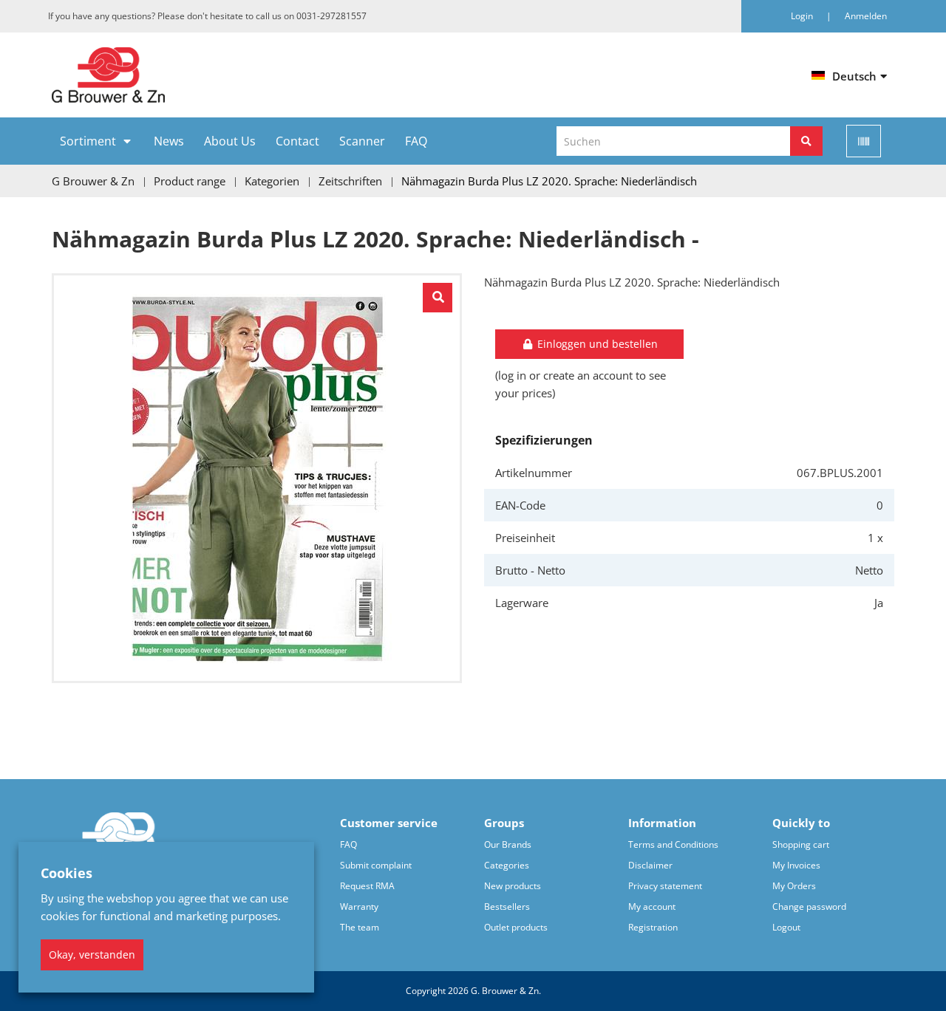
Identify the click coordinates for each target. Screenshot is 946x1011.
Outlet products (516, 927)
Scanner (362, 141)
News (169, 141)
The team (359, 927)
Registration (653, 927)
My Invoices (796, 865)
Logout (786, 927)
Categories (506, 865)
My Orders (794, 886)
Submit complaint (376, 865)
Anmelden (866, 16)
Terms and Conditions (673, 844)
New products (512, 886)
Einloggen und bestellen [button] (596, 344)
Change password (809, 906)
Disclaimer (650, 865)
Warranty (359, 906)
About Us (230, 141)
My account (652, 906)
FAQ (416, 141)
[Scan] (863, 141)
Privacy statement (665, 886)
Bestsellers (507, 906)
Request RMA (367, 886)
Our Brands (507, 844)
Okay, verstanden (92, 954)
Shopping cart (800, 844)
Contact (297, 141)
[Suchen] (806, 141)
